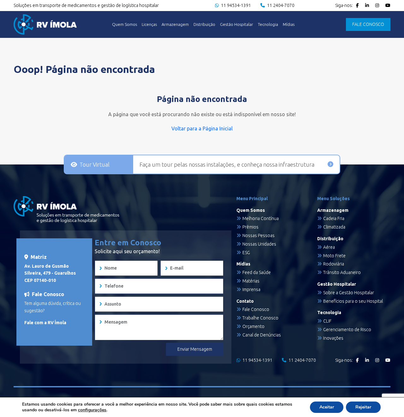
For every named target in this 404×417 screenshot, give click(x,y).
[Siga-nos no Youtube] (387, 5)
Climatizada (334, 226)
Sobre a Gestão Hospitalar (348, 292)
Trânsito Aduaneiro (342, 272)
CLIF (327, 321)
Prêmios (250, 226)
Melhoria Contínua (260, 218)
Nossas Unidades (259, 244)
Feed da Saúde (256, 272)
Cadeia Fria (333, 218)
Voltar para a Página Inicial (202, 128)
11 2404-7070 (280, 5)
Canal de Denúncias (261, 334)
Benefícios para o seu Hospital (353, 301)
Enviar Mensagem (194, 349)
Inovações (333, 338)
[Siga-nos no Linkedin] (367, 5)
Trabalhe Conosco (260, 317)
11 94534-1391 (235, 5)
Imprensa (251, 289)
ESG (246, 252)
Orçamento (253, 326)
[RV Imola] (45, 24)
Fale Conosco (255, 309)
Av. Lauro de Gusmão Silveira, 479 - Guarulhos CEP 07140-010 (50, 273)
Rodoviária (333, 263)
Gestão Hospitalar (236, 24)
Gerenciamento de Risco (347, 329)
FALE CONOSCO (368, 24)
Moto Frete (334, 255)
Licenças (149, 24)
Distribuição (204, 24)
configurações (92, 410)
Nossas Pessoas (258, 235)
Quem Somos (124, 24)
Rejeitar (363, 407)
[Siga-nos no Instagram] (377, 5)
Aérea (329, 247)
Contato (245, 301)
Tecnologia (268, 24)
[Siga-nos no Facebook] (357, 5)
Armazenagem (175, 24)
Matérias (250, 280)
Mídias (288, 24)
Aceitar (326, 407)
